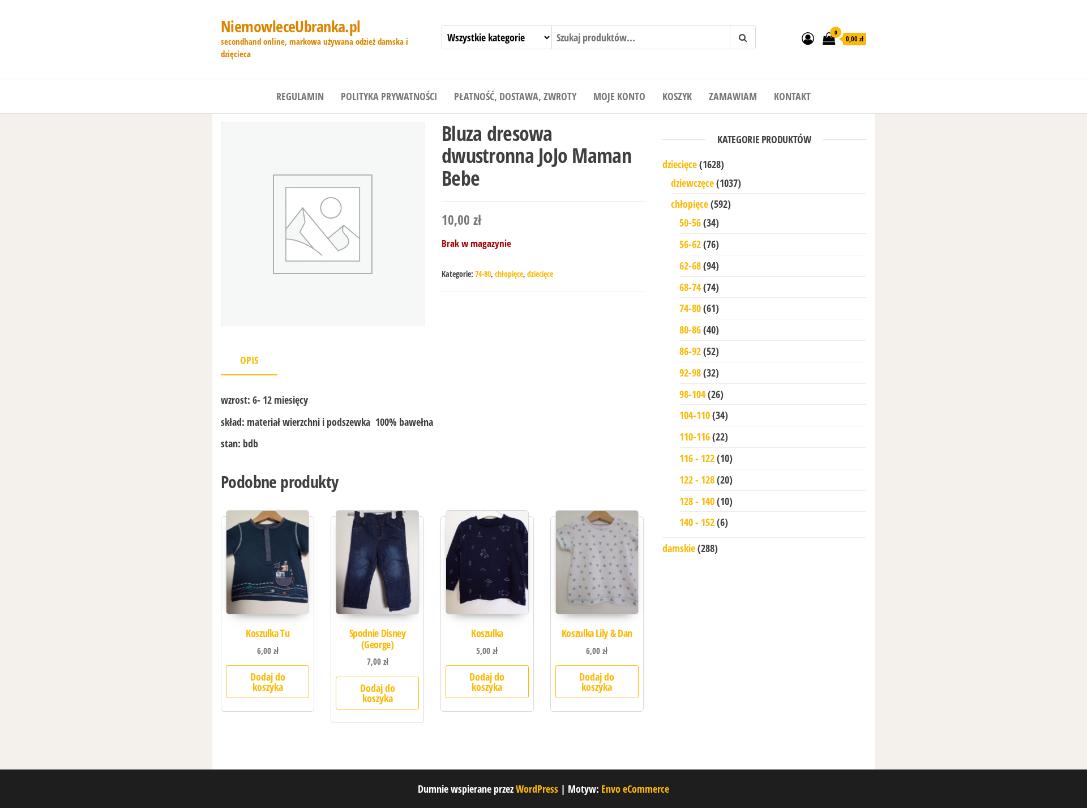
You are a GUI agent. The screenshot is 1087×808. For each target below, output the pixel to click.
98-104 (692, 394)
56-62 (690, 244)
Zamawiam (733, 96)
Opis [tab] (249, 360)
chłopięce (509, 273)
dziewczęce (692, 183)
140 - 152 (696, 522)
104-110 (694, 415)
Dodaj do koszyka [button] (267, 682)
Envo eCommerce (635, 789)
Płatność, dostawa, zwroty (515, 96)
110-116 (694, 436)
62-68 (690, 265)
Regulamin (300, 96)
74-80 (483, 273)
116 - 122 (696, 458)
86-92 (690, 351)
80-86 (690, 329)
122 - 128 (696, 479)
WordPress (537, 789)
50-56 (690, 222)
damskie (678, 548)
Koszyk (677, 96)
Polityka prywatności (389, 96)
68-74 (690, 287)
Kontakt (792, 96)
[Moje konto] (808, 37)
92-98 (690, 372)
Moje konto (619, 96)
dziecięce (540, 273)
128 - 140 (696, 501)
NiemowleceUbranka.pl (291, 26)
